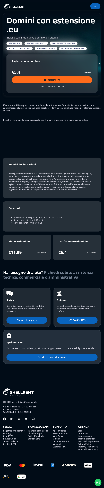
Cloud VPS (8, 436)
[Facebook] (4, 418)
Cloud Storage (35, 433)
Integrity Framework (88, 446)
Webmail (57, 444)
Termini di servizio (87, 438)
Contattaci (83, 433)
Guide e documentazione (61, 440)
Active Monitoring (36, 436)
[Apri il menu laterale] (95, 6)
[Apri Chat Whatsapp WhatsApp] (97, 482)
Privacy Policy (84, 444)
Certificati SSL (9, 444)
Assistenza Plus (60, 433)
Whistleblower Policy (88, 449)
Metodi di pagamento (88, 441)
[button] (14, 43)
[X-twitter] (18, 418)
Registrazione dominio (14, 430)
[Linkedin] (26, 418)
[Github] (33, 418)
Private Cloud (9, 438)
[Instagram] (11, 418)
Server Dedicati (10, 441)
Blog (80, 430)
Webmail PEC (59, 446)
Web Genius (59, 436)
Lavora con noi (85, 436)
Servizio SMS (34, 438)
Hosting (7, 433)
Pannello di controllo (38, 430)
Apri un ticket (59, 430)
